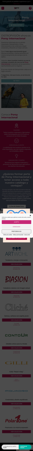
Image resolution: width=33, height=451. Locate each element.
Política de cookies (7, 234)
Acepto (16, 222)
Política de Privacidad (18, 234)
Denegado (16, 226)
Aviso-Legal (27, 234)
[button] (30, 215)
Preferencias (16, 231)
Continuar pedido (23, 447)
